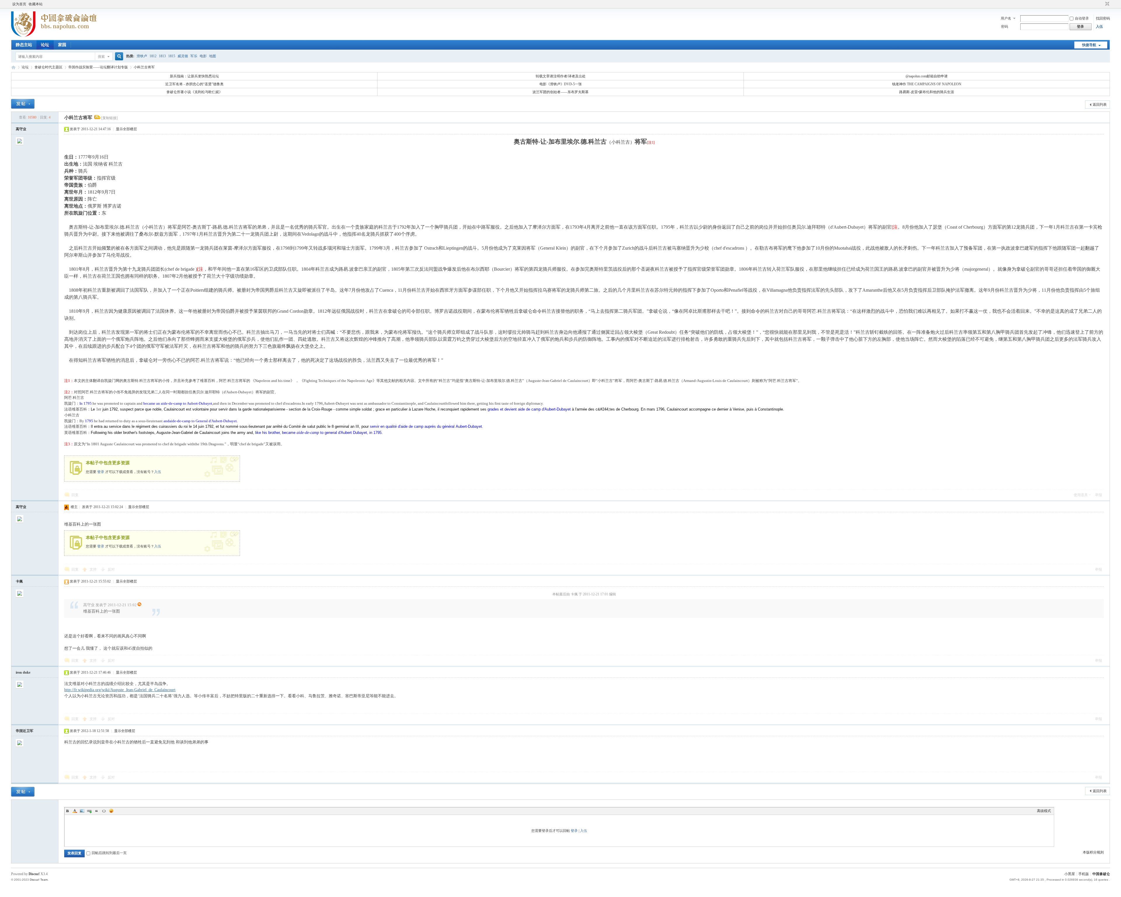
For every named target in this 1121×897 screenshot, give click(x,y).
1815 (171, 56)
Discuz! (34, 874)
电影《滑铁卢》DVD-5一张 (560, 84)
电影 (203, 56)
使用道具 (1081, 495)
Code (104, 811)
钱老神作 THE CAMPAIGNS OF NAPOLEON (926, 84)
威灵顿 (182, 56)
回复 (75, 495)
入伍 (1099, 27)
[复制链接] (109, 118)
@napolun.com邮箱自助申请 (927, 76)
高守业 (21, 129)
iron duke (23, 672)
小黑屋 (1069, 874)
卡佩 (19, 581)
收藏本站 (36, 4)
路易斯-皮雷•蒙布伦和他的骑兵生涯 (926, 92)
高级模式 (1044, 811)
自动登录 (1082, 18)
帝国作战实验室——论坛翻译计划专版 (98, 67)
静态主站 (24, 45)
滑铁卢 (142, 56)
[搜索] (118, 56)
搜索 (101, 57)
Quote (97, 811)
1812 (152, 56)
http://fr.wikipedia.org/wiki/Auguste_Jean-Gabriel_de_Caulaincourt (119, 690)
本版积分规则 (1093, 852)
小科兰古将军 (144, 67)
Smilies (111, 811)
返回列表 (1100, 104)
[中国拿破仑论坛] (54, 36)
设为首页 (19, 4)
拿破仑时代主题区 (48, 67)
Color (75, 811)
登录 (100, 472)
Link (89, 811)
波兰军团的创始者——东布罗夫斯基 (560, 92)
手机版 (1083, 874)
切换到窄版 (1106, 4)
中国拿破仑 (1101, 874)
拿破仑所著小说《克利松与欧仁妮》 (194, 92)
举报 (1098, 495)
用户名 (1006, 18)
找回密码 (1103, 18)
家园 (62, 45)
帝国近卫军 (24, 731)
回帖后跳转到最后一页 (109, 853)
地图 (212, 56)
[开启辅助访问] (1101, 4)
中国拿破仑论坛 (13, 67)
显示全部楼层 (126, 129)
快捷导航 (1089, 45)
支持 (94, 569)
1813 (162, 56)
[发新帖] (22, 104)
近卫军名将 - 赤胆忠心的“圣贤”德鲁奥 (194, 84)
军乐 (193, 56)
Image (82, 811)
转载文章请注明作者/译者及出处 (561, 76)
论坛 (45, 45)
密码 (1004, 27)
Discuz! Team (39, 879)
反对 (111, 569)
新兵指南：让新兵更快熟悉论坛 (194, 76)
